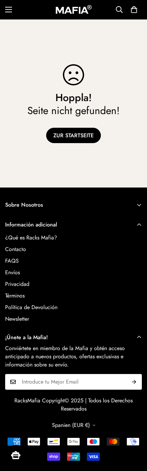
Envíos (12, 272)
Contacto (15, 249)
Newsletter (17, 319)
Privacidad (17, 284)
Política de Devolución (31, 307)
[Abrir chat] (15, 455)
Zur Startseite (73, 135)
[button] (134, 9)
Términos (15, 296)
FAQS (12, 261)
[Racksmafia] (73, 9)
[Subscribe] (134, 382)
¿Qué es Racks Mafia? (31, 237)
